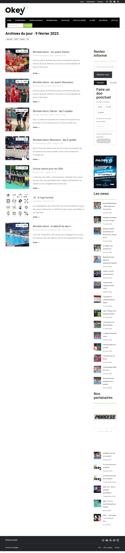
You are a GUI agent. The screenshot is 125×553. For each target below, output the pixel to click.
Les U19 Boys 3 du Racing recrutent (109, 312)
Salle (51, 55)
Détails (35, 73)
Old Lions (40, 172)
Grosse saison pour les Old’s (48, 168)
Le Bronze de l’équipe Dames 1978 (108, 285)
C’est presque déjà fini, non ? (109, 368)
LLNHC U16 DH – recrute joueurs (109, 272)
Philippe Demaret (11, 540)
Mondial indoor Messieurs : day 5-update (54, 139)
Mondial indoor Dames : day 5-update (53, 111)
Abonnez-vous (103, 74)
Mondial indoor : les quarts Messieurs (53, 82)
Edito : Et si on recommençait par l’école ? (109, 504)
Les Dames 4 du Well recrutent (108, 323)
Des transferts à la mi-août (109, 346)
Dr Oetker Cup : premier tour (108, 247)
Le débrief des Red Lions (109, 334)
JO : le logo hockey (43, 197)
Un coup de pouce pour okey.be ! (109, 477)
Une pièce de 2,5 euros (109, 357)
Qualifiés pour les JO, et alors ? (109, 454)
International (37, 201)
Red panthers (44, 55)
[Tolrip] (105, 428)
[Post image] (97, 205)
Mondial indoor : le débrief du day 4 (51, 226)
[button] (99, 431)
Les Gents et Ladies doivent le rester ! (109, 300)
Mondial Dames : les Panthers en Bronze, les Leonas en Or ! (109, 233)
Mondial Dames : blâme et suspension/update (110, 260)
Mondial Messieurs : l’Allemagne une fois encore (109, 206)
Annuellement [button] (115, 83)
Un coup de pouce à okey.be (109, 466)
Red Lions (43, 86)
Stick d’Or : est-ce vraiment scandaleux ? (109, 490)
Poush (16, 547)
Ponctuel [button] (100, 83)
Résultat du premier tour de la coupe (110, 219)
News (37, 55)
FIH (34, 55)
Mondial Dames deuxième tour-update (108, 381)
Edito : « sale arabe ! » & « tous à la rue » (109, 518)
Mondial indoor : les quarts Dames (51, 51)
